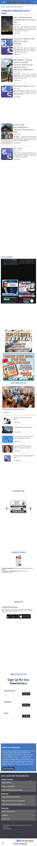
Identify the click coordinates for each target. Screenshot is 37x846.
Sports (6, 713)
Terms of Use (29, 825)
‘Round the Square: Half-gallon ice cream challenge (24, 41)
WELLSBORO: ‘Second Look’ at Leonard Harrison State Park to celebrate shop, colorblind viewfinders (23, 65)
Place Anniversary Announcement (13, 801)
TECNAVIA (9, 828)
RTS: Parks (17, 148)
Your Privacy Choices (26, 841)
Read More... (17, 33)
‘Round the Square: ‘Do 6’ (24, 86)
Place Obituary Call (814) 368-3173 (13, 804)
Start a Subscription (8, 811)
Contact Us (5, 819)
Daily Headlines (9, 691)
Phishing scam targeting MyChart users (23, 456)
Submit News (6, 783)
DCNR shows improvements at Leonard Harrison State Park (23, 128)
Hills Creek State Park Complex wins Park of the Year (24, 19)
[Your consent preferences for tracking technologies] (3, 843)
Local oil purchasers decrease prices (22, 418)
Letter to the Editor (8, 786)
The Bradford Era (13, 825)
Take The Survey (8, 768)
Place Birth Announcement (11, 797)
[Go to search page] (35, 2)
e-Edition (5, 815)
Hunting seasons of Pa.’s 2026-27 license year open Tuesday (23, 437)
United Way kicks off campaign (22, 427)
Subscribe (26, 694)
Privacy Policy (5, 827)
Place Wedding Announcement (12, 790)
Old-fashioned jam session (13, 409)
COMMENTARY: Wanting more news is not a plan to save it (22, 447)
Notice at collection (20, 844)
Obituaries (8, 702)
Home (3, 7)
